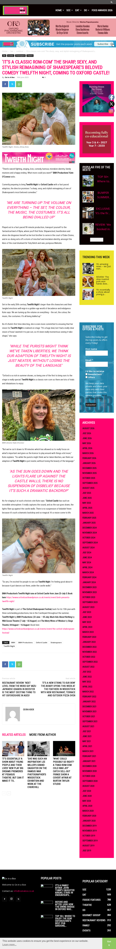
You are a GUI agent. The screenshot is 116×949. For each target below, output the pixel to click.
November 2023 (89, 592)
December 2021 (89, 706)
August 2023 (88, 607)
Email (89, 360)
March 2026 (88, 453)
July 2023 (86, 612)
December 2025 (89, 468)
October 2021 (88, 716)
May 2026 (86, 443)
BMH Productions (25, 642)
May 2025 (86, 503)
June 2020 (87, 796)
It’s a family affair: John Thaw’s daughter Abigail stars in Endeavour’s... (64, 890)
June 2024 (87, 557)
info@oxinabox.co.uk (24, 891)
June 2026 (87, 438)
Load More (96, 239)
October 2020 (88, 776)
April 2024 (87, 567)
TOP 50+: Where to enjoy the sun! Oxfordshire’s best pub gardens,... (65, 921)
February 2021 (89, 756)
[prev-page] (4, 793)
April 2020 (87, 806)
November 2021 (89, 711)
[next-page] (9, 793)
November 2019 (89, 830)
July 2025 (86, 493)
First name (91, 349)
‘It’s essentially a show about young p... (103, 292)
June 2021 (87, 736)
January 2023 (89, 642)
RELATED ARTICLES (14, 734)
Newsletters (94, 374)
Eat (77, 10)
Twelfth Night (9, 646)
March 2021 (88, 751)
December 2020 (89, 766)
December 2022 (89, 647)
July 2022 (86, 672)
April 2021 (87, 746)
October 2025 (88, 478)
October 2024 (88, 537)
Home (58, 10)
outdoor (19, 51)
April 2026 (87, 448)
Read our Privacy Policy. (96, 397)
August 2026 (88, 428)
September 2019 (90, 840)
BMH (13, 642)
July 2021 (86, 731)
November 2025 (89, 473)
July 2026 (86, 433)
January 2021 (89, 761)
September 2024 (90, 542)
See (68, 10)
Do (85, 10)
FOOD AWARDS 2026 (102, 10)
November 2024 (89, 532)
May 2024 (86, 562)
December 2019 (89, 826)
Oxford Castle (41, 642)
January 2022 (89, 701)
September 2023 (90, 602)
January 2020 (89, 821)
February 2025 (89, 518)
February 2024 (89, 577)
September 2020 (90, 781)
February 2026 (89, 458)
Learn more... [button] (9, 944)
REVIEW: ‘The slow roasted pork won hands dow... (102, 280)
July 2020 (86, 791)
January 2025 (89, 523)
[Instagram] (11, 898)
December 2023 (89, 587)
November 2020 (89, 771)
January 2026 (89, 463)
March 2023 (88, 632)
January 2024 (89, 582)
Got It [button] (109, 943)
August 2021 (88, 726)
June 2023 (87, 617)
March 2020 (88, 811)
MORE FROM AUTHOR (42, 734)
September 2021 (90, 721)
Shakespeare (20, 55)
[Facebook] (5, 84)
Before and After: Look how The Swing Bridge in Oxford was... (64, 906)
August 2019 (88, 845)
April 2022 (87, 686)
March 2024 (88, 572)
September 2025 (90, 483)
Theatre (30, 55)
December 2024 (89, 528)
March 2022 (88, 691)
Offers (91, 377)
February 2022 (89, 696)
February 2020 (89, 816)
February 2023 (89, 637)
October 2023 (88, 597)
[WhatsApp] (19, 84)
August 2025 (88, 488)
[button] (111, 2)
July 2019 (86, 850)
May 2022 (86, 681)
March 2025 (88, 513)
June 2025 (87, 498)
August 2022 (88, 667)
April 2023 (87, 627)
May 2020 (86, 801)
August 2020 (88, 786)
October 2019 (88, 835)
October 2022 (88, 657)
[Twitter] (12, 84)
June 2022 (87, 677)
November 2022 (89, 652)
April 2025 (87, 508)
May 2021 (86, 741)
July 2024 (86, 552)
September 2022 (90, 662)
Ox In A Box (9, 77)
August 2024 (88, 547)
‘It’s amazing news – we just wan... (103, 266)
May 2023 (86, 622)
